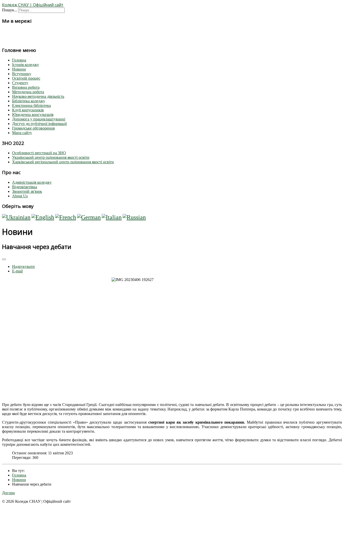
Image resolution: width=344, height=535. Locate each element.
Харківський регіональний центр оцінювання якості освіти (63, 162)
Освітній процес (26, 78)
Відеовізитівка (24, 187)
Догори (8, 493)
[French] (65, 217)
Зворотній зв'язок (27, 191)
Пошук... (9, 10)
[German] (89, 217)
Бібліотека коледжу (28, 101)
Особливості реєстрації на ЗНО (39, 153)
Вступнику (21, 74)
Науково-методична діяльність (38, 96)
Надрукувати (23, 266)
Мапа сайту (22, 133)
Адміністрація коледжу (32, 182)
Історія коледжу (25, 64)
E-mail (17, 271)
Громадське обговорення (33, 128)
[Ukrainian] (16, 217)
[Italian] (112, 217)
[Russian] (134, 217)
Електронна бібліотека (31, 105)
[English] (42, 217)
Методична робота (28, 92)
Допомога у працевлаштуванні (38, 119)
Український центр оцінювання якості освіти (50, 157)
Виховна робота (26, 87)
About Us (20, 196)
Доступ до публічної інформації (39, 123)
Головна (19, 60)
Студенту (20, 83)
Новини (19, 69)
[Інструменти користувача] (4, 259)
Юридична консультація (32, 114)
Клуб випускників (28, 110)
